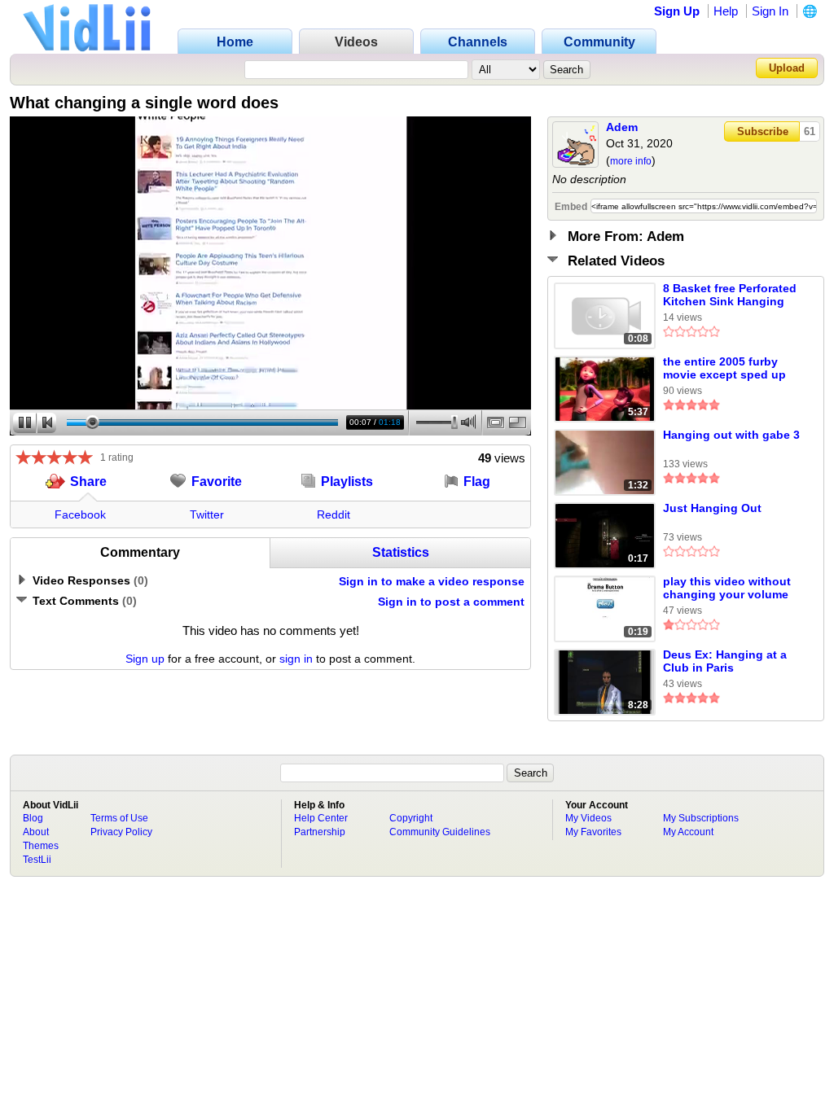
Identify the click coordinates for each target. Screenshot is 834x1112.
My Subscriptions (701, 818)
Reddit (333, 514)
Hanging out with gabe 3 (731, 434)
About (36, 832)
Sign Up (677, 11)
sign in (296, 658)
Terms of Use (119, 818)
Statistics (400, 552)
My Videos (588, 818)
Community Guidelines (439, 832)
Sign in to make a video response (432, 581)
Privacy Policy (121, 832)
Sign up (145, 658)
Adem (622, 127)
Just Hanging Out (712, 507)
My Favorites (593, 832)
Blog (33, 818)
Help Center (321, 818)
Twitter (207, 514)
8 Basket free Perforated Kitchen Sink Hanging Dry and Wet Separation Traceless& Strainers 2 (730, 295)
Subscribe (762, 131)
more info (631, 161)
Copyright (410, 818)
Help (725, 11)
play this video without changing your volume (727, 588)
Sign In (770, 11)
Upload (787, 68)
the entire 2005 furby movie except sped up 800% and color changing (724, 369)
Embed (571, 206)
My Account (688, 832)
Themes (41, 846)
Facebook (80, 514)
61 (809, 131)
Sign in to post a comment (451, 601)
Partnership (319, 832)
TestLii (37, 859)
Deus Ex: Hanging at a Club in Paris (725, 661)
